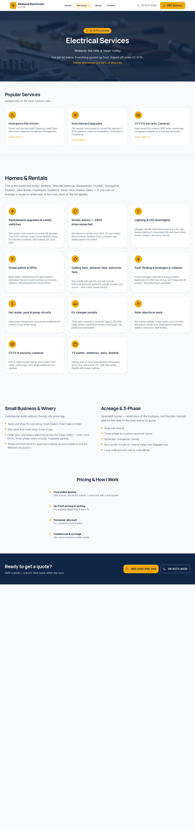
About (98, 5)
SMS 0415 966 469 (143, 568)
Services (82, 5)
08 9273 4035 (148, 5)
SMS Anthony (174, 5)
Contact (111, 5)
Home (68, 5)
